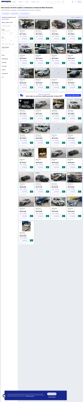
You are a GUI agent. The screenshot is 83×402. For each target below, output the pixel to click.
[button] (4, 395)
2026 (3, 44)
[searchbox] (55, 2)
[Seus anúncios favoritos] (75, 2)
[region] (36, 395)
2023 (13, 44)
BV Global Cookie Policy (30, 396)
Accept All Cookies (52, 393)
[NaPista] (6, 2)
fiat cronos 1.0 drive (24, 13)
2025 (6, 44)
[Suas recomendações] (72, 2)
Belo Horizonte (15, 13)
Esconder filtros (6, 13)
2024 (10, 44)
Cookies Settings (52, 396)
